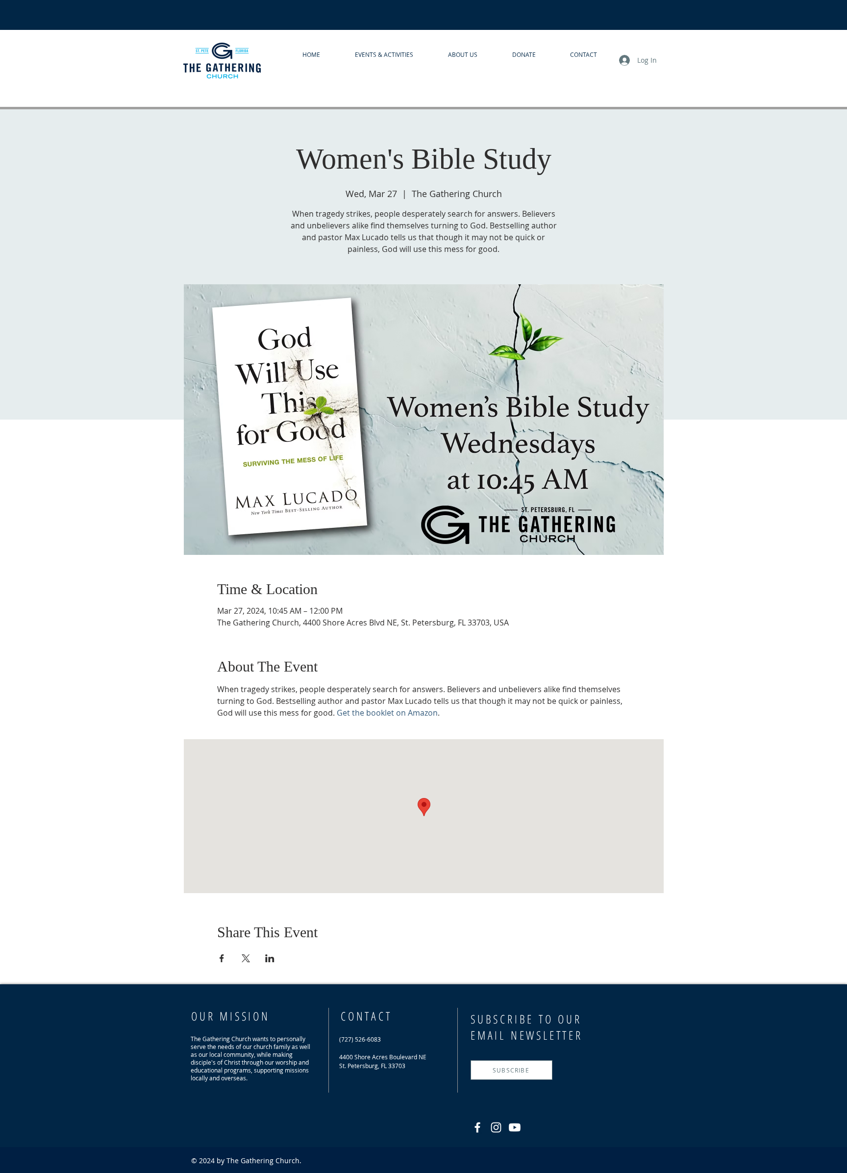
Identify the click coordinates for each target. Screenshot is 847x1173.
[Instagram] (496, 1127)
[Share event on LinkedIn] (269, 958)
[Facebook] (477, 1127)
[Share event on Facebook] (221, 958)
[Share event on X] (245, 958)
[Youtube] (515, 1127)
